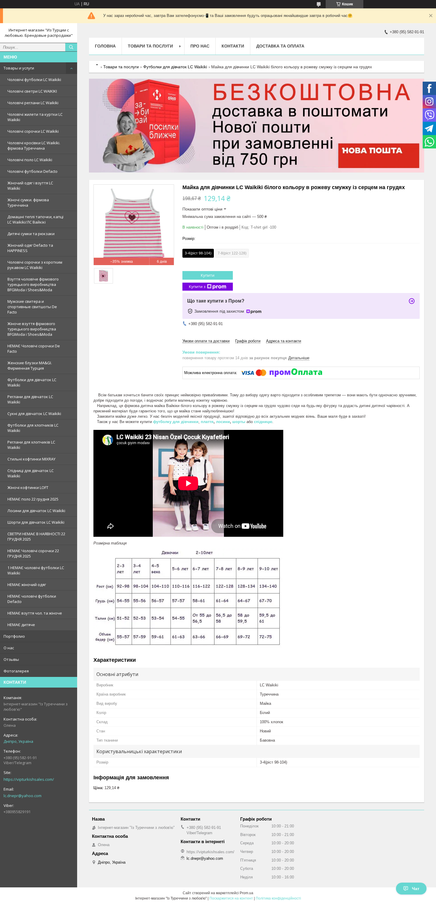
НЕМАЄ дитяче (21, 624)
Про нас (199, 46)
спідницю (263, 421)
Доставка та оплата (280, 46)
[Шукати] (71, 47)
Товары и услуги (19, 68)
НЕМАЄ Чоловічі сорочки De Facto (33, 348)
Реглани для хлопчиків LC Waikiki (31, 444)
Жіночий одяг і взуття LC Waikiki (30, 185)
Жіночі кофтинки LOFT (27, 487)
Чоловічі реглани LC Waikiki (32, 102)
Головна (105, 46)
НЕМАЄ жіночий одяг (26, 584)
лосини (223, 421)
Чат (415, 888)
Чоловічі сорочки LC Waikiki (33, 131)
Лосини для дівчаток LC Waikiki (36, 510)
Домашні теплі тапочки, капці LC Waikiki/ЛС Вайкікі (35, 219)
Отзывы (11, 659)
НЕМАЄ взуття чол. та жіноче (34, 613)
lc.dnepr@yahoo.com (23, 795)
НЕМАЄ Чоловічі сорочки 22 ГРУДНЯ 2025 (33, 553)
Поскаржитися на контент (231, 898)
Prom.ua (246, 893)
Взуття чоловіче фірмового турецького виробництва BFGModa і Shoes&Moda (33, 284)
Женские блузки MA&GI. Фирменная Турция (29, 365)
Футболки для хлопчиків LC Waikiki (32, 427)
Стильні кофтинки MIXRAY (31, 459)
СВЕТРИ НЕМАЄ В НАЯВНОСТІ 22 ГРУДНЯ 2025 (36, 536)
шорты (238, 421)
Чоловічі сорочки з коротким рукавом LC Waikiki (34, 264)
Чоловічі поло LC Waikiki (29, 159)
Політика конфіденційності (278, 898)
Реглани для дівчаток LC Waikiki (30, 399)
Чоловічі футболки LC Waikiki (34, 79)
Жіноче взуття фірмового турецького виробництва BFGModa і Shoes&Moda (31, 329)
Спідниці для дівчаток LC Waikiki (30, 473)
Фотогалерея (16, 671)
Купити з (197, 286)
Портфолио (14, 636)
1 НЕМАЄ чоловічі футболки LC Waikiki (35, 570)
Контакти (233, 46)
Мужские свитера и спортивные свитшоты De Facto (32, 307)
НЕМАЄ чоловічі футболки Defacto (31, 598)
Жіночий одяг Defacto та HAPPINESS (30, 248)
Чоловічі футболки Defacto (32, 171)
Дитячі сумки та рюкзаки (31, 233)
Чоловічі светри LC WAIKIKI (32, 91)
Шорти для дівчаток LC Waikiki (35, 522)
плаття (207, 421)
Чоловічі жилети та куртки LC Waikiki (35, 117)
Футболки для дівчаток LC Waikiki (31, 382)
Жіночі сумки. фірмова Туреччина (28, 202)
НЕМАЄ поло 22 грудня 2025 (32, 499)
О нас (9, 647)
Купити (207, 275)
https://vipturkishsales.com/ (29, 779)
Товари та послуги (150, 46)
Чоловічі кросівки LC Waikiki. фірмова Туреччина (33, 145)
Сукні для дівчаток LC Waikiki (34, 413)
